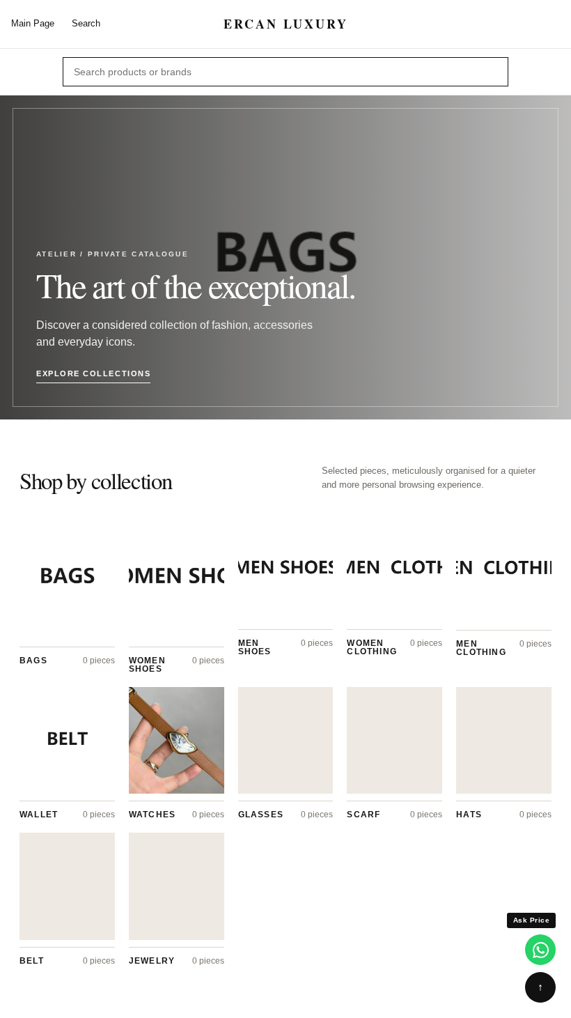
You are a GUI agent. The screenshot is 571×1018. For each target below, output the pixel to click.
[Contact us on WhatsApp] (540, 949)
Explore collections (93, 374)
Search (86, 23)
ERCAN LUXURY (286, 24)
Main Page (32, 23)
